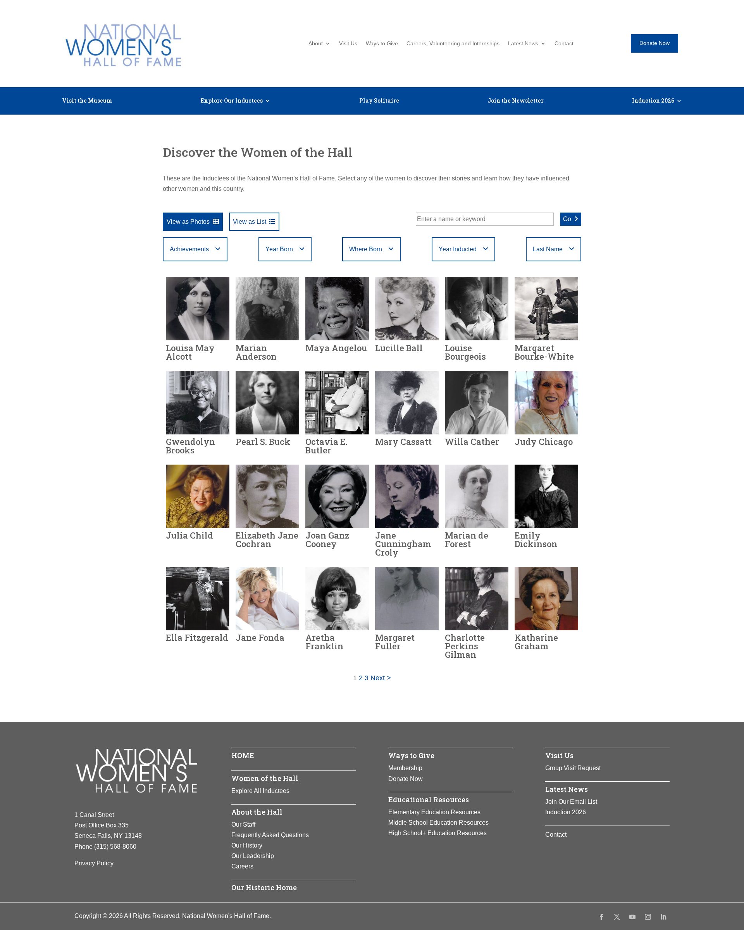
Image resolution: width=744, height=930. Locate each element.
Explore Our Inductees (231, 101)
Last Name (548, 249)
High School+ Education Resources (437, 833)
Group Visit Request (573, 768)
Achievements (189, 249)
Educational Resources (428, 799)
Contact (564, 43)
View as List (249, 221)
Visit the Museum (87, 101)
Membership (405, 768)
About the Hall (256, 812)
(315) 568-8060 (115, 846)
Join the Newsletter (515, 101)
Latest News (523, 43)
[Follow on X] (617, 917)
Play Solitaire (379, 101)
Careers (242, 866)
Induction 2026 (653, 101)
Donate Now (654, 43)
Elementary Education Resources (434, 812)
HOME (242, 755)
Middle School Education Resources (438, 822)
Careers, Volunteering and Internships (452, 43)
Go (567, 219)
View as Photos (188, 221)
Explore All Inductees (260, 791)
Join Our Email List (571, 801)
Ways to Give (382, 43)
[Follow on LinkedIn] (663, 917)
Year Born (279, 249)
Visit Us (348, 43)
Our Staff (243, 824)
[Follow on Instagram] (648, 917)
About (315, 43)
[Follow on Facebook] (601, 917)
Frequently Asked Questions (270, 835)
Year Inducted (458, 249)
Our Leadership (252, 856)
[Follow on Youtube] (632, 917)
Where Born (365, 249)
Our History (246, 845)
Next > (380, 678)
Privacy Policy (94, 863)
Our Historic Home (264, 887)
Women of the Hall (264, 778)
